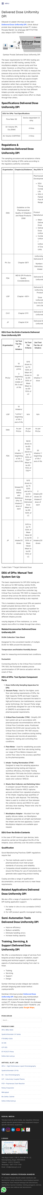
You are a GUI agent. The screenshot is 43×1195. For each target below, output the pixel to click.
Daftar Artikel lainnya (9, 1101)
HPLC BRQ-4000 (7, 1030)
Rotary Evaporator (8, 1088)
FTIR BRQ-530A (7, 1038)
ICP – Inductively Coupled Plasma (13, 1079)
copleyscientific (8, 989)
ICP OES (4, 1047)
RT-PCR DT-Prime (8, 1052)
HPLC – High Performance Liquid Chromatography (19, 1066)
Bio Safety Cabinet (8, 1096)
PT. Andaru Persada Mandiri (19, 1002)
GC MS (4, 1043)
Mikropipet (5, 1092)
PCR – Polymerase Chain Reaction (13, 1083)
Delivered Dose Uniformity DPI (20, 921)
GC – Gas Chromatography (11, 1075)
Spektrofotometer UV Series (11, 1034)
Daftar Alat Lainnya (8, 1056)
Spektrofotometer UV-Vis (10, 1070)
